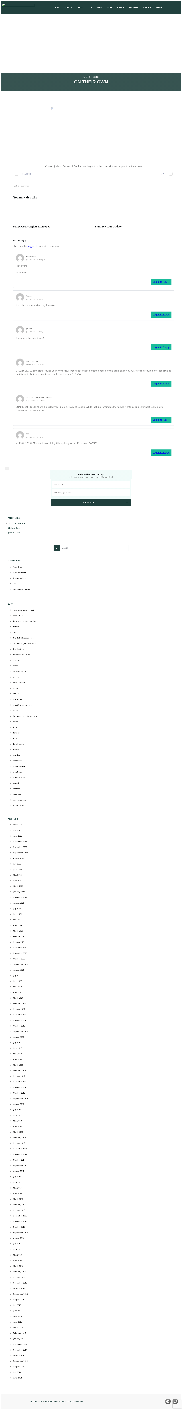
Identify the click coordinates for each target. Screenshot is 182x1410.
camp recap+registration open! (52, 216)
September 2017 (20, 1165)
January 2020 (19, 1009)
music (15, 688)
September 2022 (20, 852)
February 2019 (19, 1070)
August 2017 (18, 1171)
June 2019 (17, 1048)
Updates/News (19, 572)
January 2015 (19, 1339)
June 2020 (17, 981)
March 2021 (18, 931)
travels (16, 626)
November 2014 (20, 1350)
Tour (15, 583)
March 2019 (18, 1065)
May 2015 (17, 1316)
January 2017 (19, 1210)
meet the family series (23, 705)
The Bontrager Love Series (25, 643)
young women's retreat (23, 610)
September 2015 (20, 1294)
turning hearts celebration (24, 621)
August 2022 (18, 858)
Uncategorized (19, 578)
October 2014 (19, 1355)
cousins (16, 755)
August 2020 (18, 970)
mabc (15, 710)
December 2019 (20, 1014)
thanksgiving (18, 649)
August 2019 (18, 1037)
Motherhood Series (21, 589)
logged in (33, 246)
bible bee (17, 794)
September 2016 (20, 1232)
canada (16, 783)
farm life (17, 733)
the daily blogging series (24, 638)
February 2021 (19, 936)
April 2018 (17, 1126)
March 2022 (18, 886)
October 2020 (19, 959)
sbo (27, 434)
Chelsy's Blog (14, 528)
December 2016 (20, 1216)
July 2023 (17, 830)
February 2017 (19, 1204)
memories (17, 699)
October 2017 (19, 1160)
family (16, 749)
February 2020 (19, 1003)
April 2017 (17, 1193)
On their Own (91, 81)
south (15, 666)
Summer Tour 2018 (21, 654)
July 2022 (17, 864)
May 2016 (17, 1255)
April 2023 (17, 836)
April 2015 (17, 1322)
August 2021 (18, 903)
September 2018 (20, 1098)
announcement (19, 800)
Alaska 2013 (18, 805)
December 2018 (20, 1082)
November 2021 (20, 897)
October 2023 (19, 825)
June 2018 (17, 1115)
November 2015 (20, 1283)
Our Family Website (16, 523)
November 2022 (20, 847)
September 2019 (20, 1031)
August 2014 (18, 1366)
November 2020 (20, 953)
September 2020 (20, 964)
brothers (17, 788)
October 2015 (19, 1288)
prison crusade (19, 671)
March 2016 (18, 1266)
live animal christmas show (25, 716)
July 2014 (17, 1372)
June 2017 (17, 1182)
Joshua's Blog (14, 533)
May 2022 (17, 875)
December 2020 (20, 947)
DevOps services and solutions (39, 397)
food (15, 727)
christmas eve (19, 766)
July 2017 (17, 1176)
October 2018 (19, 1093)
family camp (18, 744)
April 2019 (17, 1059)
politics (16, 677)
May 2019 (17, 1054)
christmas (17, 772)
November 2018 (20, 1087)
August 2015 (18, 1299)
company (17, 761)
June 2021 (17, 914)
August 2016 (18, 1238)
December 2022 (20, 841)
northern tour (19, 682)
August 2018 (18, 1104)
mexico (16, 693)
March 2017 (18, 1199)
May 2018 (17, 1121)
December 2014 (20, 1344)
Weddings (17, 567)
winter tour (18, 615)
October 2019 (19, 1026)
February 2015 (19, 1333)
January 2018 (19, 1143)
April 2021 (17, 925)
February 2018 (19, 1137)
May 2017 (17, 1188)
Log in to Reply (161, 281)
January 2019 (19, 1076)
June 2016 (17, 1249)
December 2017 (20, 1149)
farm (15, 738)
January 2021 (19, 942)
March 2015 (18, 1327)
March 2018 (18, 1132)
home (15, 721)
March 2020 (18, 998)
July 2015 (17, 1305)
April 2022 (17, 880)
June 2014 (17, 1378)
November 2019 (20, 1020)
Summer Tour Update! (134, 216)
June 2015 (17, 1311)
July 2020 (17, 975)
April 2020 (17, 992)
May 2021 (17, 919)
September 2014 (20, 1361)
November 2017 (20, 1154)
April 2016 (17, 1260)
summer (16, 660)
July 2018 (17, 1109)
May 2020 (17, 987)
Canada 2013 (19, 777)
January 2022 (19, 892)
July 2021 (17, 908)
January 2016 (19, 1277)
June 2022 (17, 869)
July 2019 (17, 1042)
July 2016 (17, 1244)
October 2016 (19, 1227)
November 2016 (20, 1221)
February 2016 (19, 1271)
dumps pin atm (32, 361)
